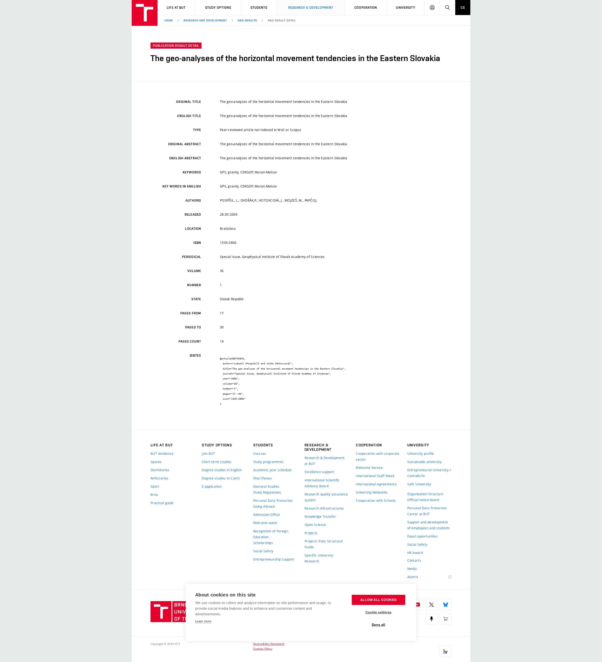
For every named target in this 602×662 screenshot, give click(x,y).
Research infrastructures (324, 508)
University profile (420, 453)
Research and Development (205, 20)
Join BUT (208, 453)
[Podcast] (431, 619)
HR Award (415, 552)
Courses (259, 453)
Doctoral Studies (266, 486)
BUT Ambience (162, 453)
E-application (212, 486)
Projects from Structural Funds (324, 544)
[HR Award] (446, 651)
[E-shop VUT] (446, 619)
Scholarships (263, 543)
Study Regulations (267, 492)
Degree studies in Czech (221, 478)
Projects (311, 533)
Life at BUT (176, 7)
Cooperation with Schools (376, 500)
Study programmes (268, 462)
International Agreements (376, 484)
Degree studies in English (222, 470)
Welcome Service (369, 467)
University (405, 7)
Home (169, 20)
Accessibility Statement (269, 644)
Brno (154, 494)
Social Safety (263, 551)
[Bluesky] (446, 605)
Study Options (218, 7)
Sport (154, 486)
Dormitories (159, 470)
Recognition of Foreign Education (270, 534)
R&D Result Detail (282, 20)
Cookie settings (378, 612)
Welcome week (265, 523)
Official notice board (423, 500)
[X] (431, 605)
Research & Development (310, 7)
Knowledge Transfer (320, 516)
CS (463, 7)
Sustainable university (424, 462)
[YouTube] (417, 605)
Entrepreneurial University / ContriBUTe (429, 473)
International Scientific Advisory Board (322, 483)
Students (259, 7)
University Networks (372, 492)
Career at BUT (418, 514)
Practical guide (162, 503)
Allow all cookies (378, 600)
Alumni (412, 577)
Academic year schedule (272, 470)
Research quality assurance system (326, 497)
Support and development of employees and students (428, 525)
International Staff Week (375, 476)
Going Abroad (264, 506)
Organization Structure (425, 494)
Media (412, 568)
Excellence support (319, 472)
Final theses (262, 478)
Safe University (419, 484)
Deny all (378, 625)
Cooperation (365, 7)
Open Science (315, 524)
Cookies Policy (262, 648)
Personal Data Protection (273, 500)
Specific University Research (319, 558)
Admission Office (266, 514)
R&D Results (247, 20)
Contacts (414, 560)
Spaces (156, 462)
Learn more (203, 621)
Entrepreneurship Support (273, 559)
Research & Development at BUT (325, 461)
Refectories (159, 478)
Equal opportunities (422, 536)
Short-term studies (216, 462)
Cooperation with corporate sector (377, 456)
